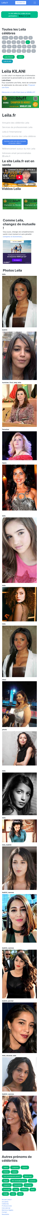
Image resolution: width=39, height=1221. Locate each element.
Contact (4, 1212)
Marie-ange (28, 1176)
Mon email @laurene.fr (19, 1181)
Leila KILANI (7, 61)
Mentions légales (7, 1210)
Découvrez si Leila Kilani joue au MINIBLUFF (18, 92)
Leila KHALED (9, 57)
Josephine (7, 1185)
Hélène (6, 1167)
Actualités (5, 1202)
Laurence (32, 1181)
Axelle (5, 1194)
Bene (32, 1189)
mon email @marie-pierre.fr (12, 1176)
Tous (5, 38)
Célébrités (20, 3)
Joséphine (15, 1167)
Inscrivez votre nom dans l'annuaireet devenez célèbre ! (15, 142)
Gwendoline (17, 1185)
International (6, 1208)
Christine (24, 1189)
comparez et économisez (12, 237)
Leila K (20, 57)
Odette (14, 1172)
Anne (13, 1194)
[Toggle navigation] (34, 3)
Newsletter (5, 1214)
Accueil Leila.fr (7, 1199)
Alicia (20, 1194)
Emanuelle (7, 1189)
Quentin (24, 1167)
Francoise (28, 1185)
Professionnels (7, 1206)
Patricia (6, 1172)
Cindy (16, 1189)
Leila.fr (5, 2)
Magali (6, 1181)
